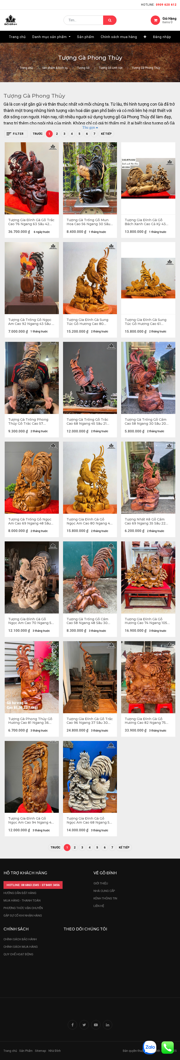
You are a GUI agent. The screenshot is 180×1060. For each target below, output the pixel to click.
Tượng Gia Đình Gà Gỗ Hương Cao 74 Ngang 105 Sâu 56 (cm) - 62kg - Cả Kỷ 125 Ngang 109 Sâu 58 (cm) (147, 621)
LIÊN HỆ (99, 906)
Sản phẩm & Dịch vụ (55, 67)
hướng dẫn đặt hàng (20, 893)
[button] (145, 37)
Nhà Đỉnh (55, 1050)
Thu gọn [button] (88, 127)
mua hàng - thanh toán (22, 900)
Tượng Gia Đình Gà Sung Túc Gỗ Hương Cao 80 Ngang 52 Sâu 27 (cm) (87, 322)
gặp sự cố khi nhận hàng (23, 915)
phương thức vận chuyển (23, 908)
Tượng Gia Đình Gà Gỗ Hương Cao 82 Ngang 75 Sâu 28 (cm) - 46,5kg (145, 721)
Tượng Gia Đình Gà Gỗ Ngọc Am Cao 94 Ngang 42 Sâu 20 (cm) (30, 821)
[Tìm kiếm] (109, 20)
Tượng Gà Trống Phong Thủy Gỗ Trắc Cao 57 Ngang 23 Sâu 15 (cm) (28, 422)
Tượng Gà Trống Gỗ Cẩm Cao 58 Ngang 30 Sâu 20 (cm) (145, 422)
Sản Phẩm (26, 1050)
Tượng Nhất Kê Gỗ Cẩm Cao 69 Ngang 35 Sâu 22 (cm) (145, 521)
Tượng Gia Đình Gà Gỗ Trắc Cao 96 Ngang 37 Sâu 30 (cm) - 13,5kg (90, 721)
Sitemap (40, 1050)
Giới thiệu (101, 883)
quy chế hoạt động (18, 954)
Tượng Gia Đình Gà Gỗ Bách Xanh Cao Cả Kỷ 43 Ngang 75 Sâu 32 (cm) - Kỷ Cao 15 (147, 222)
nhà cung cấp (104, 891)
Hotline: (158, 4)
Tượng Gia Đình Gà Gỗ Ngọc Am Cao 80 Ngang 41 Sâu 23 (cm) (89, 521)
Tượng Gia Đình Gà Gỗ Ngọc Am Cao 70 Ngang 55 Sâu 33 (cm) (30, 621)
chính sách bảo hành (20, 939)
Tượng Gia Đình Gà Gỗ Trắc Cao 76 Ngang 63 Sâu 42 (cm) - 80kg (31, 222)
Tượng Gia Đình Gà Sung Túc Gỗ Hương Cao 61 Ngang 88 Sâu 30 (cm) (145, 322)
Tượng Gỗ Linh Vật (111, 67)
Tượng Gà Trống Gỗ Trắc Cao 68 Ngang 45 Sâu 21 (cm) (87, 422)
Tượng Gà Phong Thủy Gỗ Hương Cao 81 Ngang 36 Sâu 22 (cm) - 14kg (30, 721)
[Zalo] (149, 1047)
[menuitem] (17, 37)
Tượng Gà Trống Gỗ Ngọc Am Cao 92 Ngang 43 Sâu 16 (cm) (31, 322)
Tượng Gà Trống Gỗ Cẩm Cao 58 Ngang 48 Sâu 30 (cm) (87, 621)
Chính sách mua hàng (21, 946)
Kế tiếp (106, 133)
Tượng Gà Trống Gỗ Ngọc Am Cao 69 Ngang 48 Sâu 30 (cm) (29, 521)
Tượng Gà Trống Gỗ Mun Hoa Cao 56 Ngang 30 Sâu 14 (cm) (88, 222)
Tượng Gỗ (83, 67)
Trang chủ (26, 67)
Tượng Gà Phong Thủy (146, 67)
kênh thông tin (105, 898)
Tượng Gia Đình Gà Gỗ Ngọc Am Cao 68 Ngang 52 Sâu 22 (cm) (89, 821)
